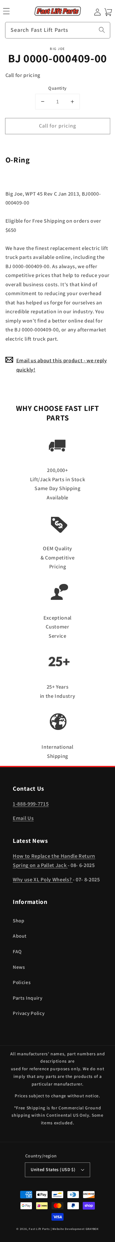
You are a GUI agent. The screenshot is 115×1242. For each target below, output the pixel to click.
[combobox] (57, 30)
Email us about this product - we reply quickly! (61, 365)
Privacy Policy (28, 1013)
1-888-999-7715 (31, 803)
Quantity (57, 88)
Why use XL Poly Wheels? (43, 879)
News (19, 967)
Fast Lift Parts (39, 1229)
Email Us (23, 818)
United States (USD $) (53, 1169)
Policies (22, 982)
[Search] (102, 30)
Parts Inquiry (27, 998)
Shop (19, 920)
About (19, 936)
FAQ (17, 951)
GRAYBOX (92, 1229)
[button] (6, 11)
